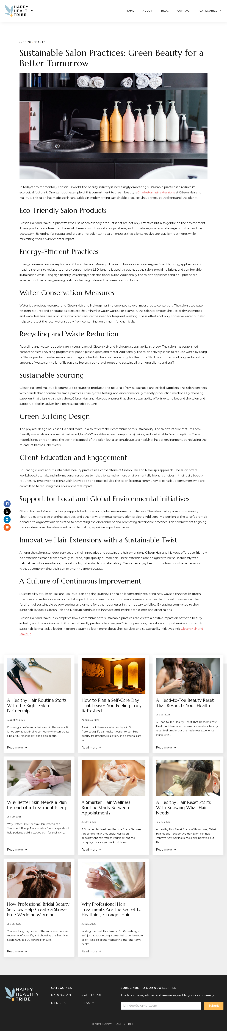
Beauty (39, 42)
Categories (208, 10)
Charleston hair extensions (156, 192)
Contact (184, 10)
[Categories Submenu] (220, 10)
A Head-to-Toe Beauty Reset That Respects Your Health (185, 703)
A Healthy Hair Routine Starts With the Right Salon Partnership (37, 706)
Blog (165, 10)
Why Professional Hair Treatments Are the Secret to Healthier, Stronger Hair (111, 910)
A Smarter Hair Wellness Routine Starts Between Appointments (106, 808)
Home (130, 10)
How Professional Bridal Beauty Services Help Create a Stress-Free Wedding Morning (38, 910)
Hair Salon (61, 995)
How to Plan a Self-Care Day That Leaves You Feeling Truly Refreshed (112, 706)
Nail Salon (91, 995)
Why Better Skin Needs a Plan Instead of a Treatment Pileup (37, 805)
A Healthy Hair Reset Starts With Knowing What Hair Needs (183, 808)
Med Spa (58, 1003)
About (148, 10)
